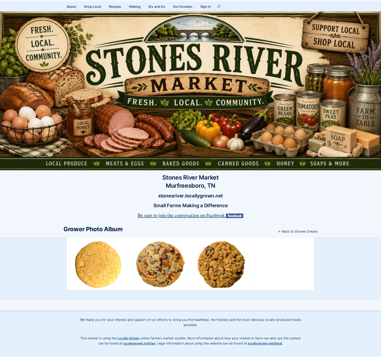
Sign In (205, 7)
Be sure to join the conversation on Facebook (182, 215)
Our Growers (182, 7)
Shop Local (92, 7)
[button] (97, 264)
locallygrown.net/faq (139, 343)
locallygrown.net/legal (265, 343)
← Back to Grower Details (298, 231)
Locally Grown (128, 338)
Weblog (134, 7)
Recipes (115, 7)
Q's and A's (156, 7)
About (71, 7)
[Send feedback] (219, 6)
